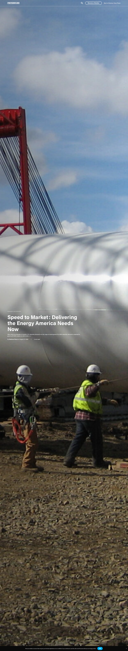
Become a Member (93, 3)
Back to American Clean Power (112, 3)
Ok (100, 648)
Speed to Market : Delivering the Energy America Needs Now (42, 323)
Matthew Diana (13, 339)
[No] (126, 648)
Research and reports (14, 311)
